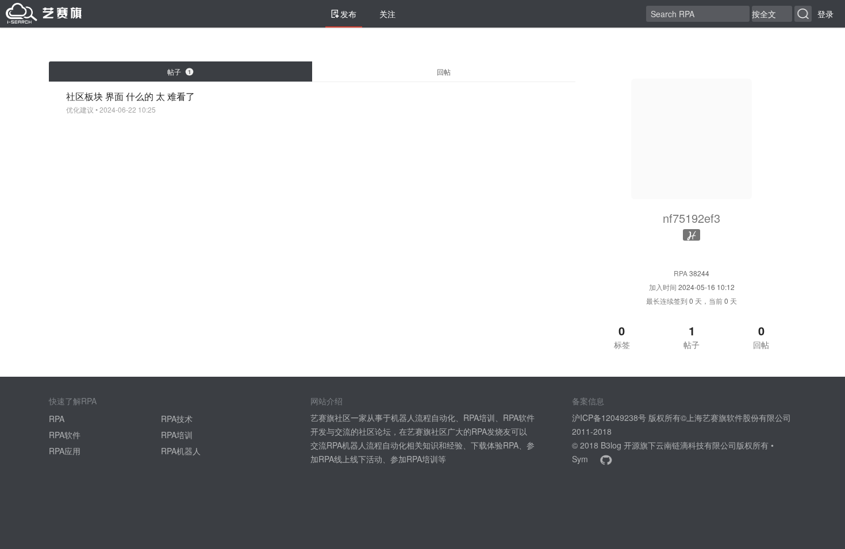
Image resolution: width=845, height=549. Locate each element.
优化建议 (80, 109)
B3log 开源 (620, 445)
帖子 (179, 71)
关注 (387, 14)
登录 (825, 14)
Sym (580, 459)
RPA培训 (177, 434)
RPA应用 (64, 451)
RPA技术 (177, 418)
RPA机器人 (181, 451)
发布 (348, 14)
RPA (56, 418)
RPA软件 (64, 434)
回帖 (444, 71)
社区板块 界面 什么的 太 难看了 (130, 96)
